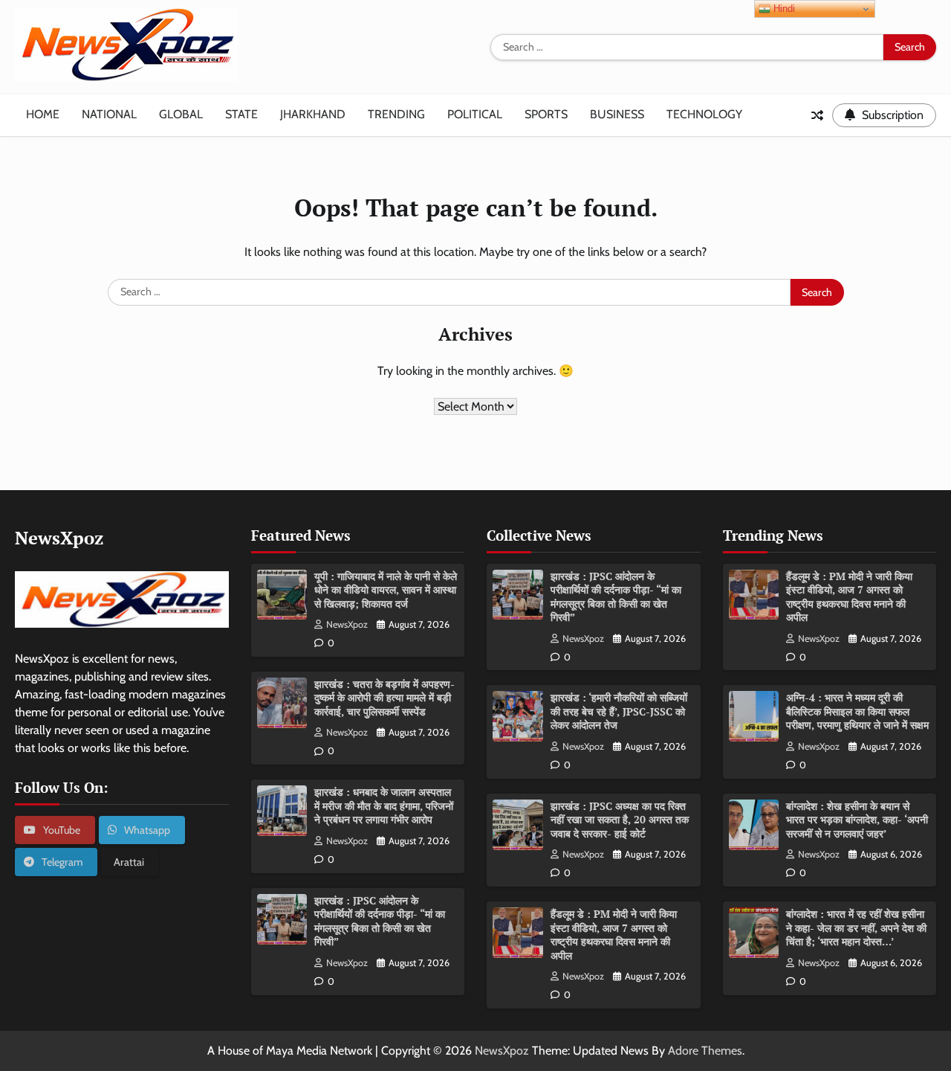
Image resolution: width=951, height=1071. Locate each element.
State (241, 114)
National (109, 114)
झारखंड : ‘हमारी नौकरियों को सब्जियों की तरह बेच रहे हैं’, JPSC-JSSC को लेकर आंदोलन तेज (619, 711)
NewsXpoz (347, 624)
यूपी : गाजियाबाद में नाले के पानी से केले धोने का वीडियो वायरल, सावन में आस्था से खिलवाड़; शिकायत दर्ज (385, 590)
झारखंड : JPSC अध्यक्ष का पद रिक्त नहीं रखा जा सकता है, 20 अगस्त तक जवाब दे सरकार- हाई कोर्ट (620, 819)
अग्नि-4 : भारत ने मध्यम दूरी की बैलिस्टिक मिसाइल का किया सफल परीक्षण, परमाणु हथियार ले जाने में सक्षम (857, 711)
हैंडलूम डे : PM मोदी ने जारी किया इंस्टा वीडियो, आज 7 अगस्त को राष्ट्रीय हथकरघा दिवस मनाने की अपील (614, 934)
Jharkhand (312, 114)
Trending (396, 114)
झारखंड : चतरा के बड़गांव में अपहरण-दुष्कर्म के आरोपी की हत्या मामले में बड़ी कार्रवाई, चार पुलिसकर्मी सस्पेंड (384, 697)
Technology (704, 114)
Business (617, 114)
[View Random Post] (817, 115)
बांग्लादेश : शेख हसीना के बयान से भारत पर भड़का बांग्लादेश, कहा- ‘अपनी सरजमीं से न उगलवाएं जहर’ (857, 819)
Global (181, 114)
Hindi (782, 8)
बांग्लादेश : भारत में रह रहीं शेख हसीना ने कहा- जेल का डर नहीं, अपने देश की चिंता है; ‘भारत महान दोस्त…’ (856, 927)
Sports (546, 114)
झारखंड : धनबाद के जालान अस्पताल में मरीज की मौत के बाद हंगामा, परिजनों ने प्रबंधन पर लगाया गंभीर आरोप (383, 805)
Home (42, 114)
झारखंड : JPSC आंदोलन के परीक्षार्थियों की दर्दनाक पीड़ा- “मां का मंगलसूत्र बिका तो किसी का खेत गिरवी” (379, 921)
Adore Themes (705, 1050)
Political (474, 114)
